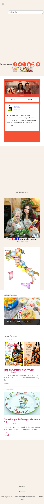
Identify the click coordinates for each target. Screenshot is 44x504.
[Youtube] (28, 64)
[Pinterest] (37, 64)
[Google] (24, 64)
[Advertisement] (22, 37)
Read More (7, 383)
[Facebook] (15, 64)
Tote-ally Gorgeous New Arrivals (19, 369)
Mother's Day (24, 91)
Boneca (17, 107)
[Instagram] (33, 64)
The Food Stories (10, 372)
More (13, 99)
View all (6, 435)
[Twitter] (19, 64)
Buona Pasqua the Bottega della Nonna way (22, 420)
